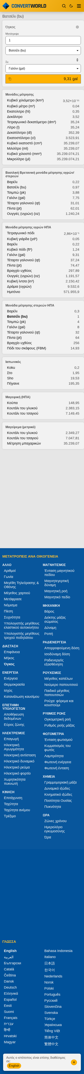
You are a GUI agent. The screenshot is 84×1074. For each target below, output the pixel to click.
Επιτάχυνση (13, 798)
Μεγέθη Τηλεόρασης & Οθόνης (21, 585)
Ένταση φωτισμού (58, 740)
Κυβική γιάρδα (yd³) (22, 239)
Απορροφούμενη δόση (61, 648)
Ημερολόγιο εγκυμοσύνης (54, 829)
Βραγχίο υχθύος (19, 271)
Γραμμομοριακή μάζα (60, 782)
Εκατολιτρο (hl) (18, 111)
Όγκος (9, 664)
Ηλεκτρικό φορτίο (17, 773)
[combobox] (40, 50)
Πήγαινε (13, 383)
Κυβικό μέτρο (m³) (21, 106)
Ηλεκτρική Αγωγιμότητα (14, 747)
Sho (10, 378)
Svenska (51, 1013)
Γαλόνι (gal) (16, 198)
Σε (6, 61)
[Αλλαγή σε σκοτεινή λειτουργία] (71, 5)
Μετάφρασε (13, 599)
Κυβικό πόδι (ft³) (19, 249)
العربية (8, 957)
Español (10, 1000)
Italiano (50, 957)
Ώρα (47, 837)
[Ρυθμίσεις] (77, 27)
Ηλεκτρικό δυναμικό (19, 761)
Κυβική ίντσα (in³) (20, 281)
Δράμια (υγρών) (19, 286)
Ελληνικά (11, 993)
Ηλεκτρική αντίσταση (20, 755)
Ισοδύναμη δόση (57, 654)
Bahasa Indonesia (58, 951)
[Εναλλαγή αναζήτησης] (64, 5)
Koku (11, 368)
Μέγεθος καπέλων (58, 679)
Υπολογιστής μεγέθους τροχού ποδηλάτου (21, 636)
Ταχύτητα (11, 804)
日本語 (49, 963)
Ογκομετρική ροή (57, 719)
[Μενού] (78, 5)
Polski (49, 988)
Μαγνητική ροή (55, 591)
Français (10, 1018)
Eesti (8, 1006)
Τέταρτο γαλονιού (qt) (23, 203)
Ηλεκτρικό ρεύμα (17, 767)
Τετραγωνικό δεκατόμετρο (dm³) (31, 122)
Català (9, 969)
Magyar (10, 1042)
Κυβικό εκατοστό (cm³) (24, 143)
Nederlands (53, 976)
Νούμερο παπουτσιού (61, 685)
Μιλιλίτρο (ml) (17, 148)
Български (12, 963)
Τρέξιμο (10, 816)
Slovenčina (53, 1007)
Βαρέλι (12, 182)
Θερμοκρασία (14, 684)
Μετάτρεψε (12, 33)
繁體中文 (51, 1044)
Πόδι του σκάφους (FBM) (26, 348)
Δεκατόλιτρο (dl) (19, 133)
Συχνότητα (12, 617)
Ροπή (48, 634)
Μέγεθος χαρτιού (17, 593)
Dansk (9, 981)
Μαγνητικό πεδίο (57, 597)
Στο (9, 373)
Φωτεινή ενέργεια (57, 762)
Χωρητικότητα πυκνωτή (14, 781)
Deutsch (10, 987)
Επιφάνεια (12, 652)
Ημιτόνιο (13, 292)
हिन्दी (7, 1030)
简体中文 (51, 1037)
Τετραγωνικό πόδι (20, 233)
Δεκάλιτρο (14, 117)
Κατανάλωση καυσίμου (21, 697)
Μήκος (9, 658)
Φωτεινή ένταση (56, 768)
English (14, 1065)
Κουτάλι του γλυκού (22, 408)
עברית (8, 1024)
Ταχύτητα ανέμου (17, 810)
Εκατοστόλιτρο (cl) (21, 138)
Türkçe (49, 1019)
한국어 (49, 970)
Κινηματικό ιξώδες (58, 794)
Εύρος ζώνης (14, 725)
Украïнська (53, 1025)
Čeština (10, 975)
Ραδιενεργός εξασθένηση (54, 662)
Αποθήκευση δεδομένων (14, 716)
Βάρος (49, 611)
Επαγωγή (11, 739)
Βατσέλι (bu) (16, 187)
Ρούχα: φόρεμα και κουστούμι (58, 703)
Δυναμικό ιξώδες (57, 788)
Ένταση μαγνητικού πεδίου (59, 573)
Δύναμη (50, 628)
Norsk (49, 982)
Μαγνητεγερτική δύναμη (56, 583)
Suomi (9, 1012)
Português (52, 994)
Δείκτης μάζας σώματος (55, 620)
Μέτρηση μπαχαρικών (24, 443)
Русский (50, 1001)
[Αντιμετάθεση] (77, 59)
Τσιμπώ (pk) (16, 192)
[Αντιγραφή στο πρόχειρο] (9, 78)
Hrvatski (10, 1036)
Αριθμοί (10, 571)
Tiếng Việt (52, 1031)
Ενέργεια (11, 678)
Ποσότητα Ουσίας (58, 801)
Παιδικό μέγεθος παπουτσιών (57, 693)
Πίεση (8, 611)
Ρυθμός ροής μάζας (59, 725)
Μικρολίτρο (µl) (18, 159)
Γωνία (8, 577)
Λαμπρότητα (53, 756)
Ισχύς (8, 690)
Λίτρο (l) (13, 127)
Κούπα (12, 403)
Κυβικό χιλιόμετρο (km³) (25, 100)
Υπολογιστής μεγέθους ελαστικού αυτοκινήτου (21, 625)
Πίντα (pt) (14, 208)
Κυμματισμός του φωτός (57, 748)
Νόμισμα (10, 605)
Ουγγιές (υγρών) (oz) (23, 214)
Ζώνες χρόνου (55, 821)
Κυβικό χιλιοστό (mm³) (24, 154)
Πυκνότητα (52, 807)
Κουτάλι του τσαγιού (22, 413)
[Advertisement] (42, 497)
